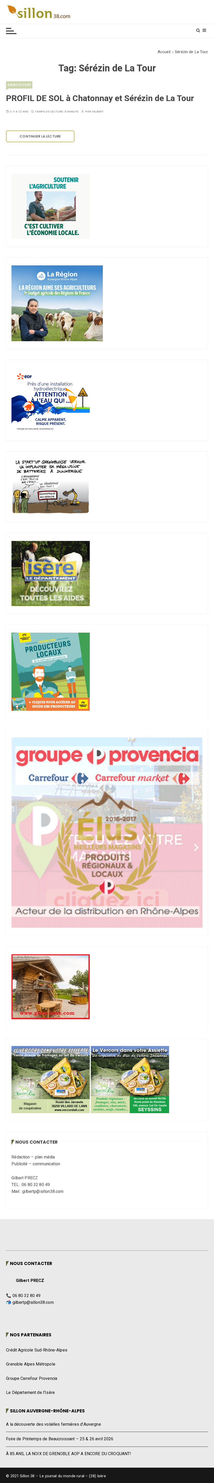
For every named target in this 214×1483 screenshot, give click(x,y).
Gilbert (98, 111)
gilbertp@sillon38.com (33, 1302)
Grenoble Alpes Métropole (30, 1364)
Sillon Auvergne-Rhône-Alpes (47, 1411)
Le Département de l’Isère (30, 1392)
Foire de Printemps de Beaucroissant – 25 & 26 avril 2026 (59, 1439)
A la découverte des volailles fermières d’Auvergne (53, 1424)
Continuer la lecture (40, 136)
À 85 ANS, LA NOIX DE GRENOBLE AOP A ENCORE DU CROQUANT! (68, 1454)
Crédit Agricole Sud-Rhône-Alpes (36, 1350)
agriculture (19, 85)
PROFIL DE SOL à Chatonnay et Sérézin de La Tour (100, 98)
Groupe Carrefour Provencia (31, 1378)
